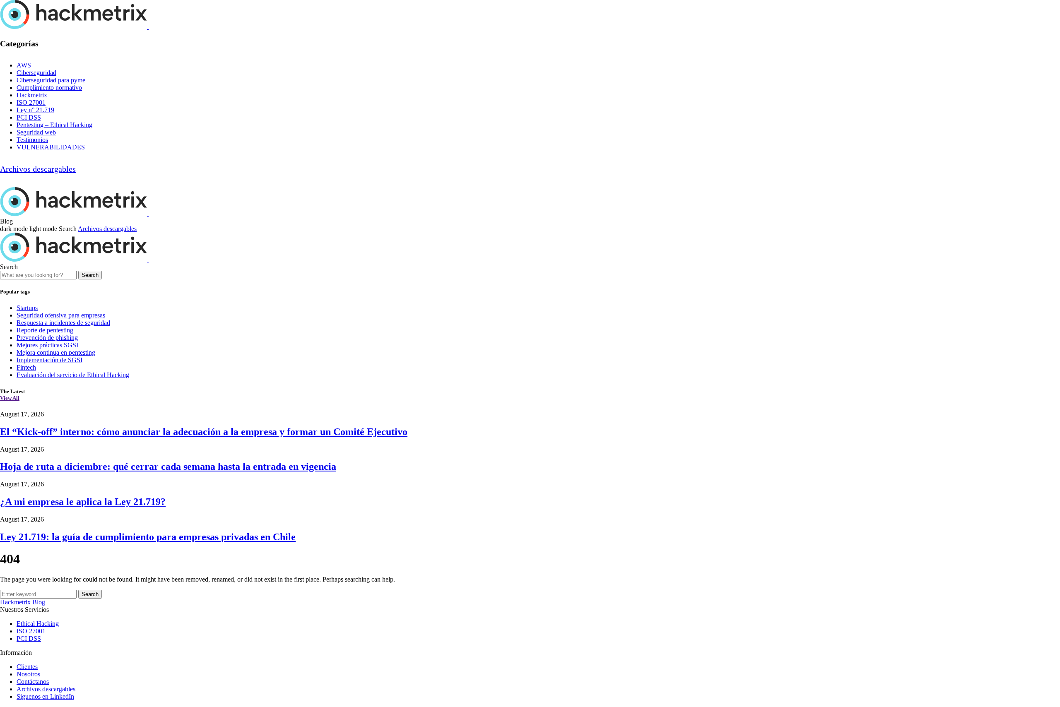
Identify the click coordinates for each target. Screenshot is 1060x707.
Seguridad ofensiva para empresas (61, 315)
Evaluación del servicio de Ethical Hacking (73, 374)
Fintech (26, 367)
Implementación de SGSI (49, 359)
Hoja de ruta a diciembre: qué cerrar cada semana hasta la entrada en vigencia (168, 466)
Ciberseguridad (36, 72)
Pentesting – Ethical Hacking (54, 124)
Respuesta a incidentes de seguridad (63, 322)
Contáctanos (33, 681)
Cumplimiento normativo (49, 87)
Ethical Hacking (38, 623)
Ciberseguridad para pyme (51, 80)
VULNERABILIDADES (51, 147)
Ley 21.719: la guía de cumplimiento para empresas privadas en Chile (148, 536)
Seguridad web (36, 132)
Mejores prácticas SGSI (47, 345)
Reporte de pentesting (45, 330)
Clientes (27, 666)
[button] (29, 228)
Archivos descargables (38, 168)
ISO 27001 (31, 102)
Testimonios (32, 139)
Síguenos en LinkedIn (45, 696)
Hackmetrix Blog (22, 602)
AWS (24, 65)
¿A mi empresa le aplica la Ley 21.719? (83, 501)
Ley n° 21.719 (35, 109)
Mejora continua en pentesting (56, 352)
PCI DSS (29, 117)
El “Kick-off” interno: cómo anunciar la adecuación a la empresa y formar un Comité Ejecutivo (203, 431)
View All (9, 398)
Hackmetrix (32, 95)
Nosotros (28, 674)
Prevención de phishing (47, 337)
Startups (27, 307)
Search (90, 275)
